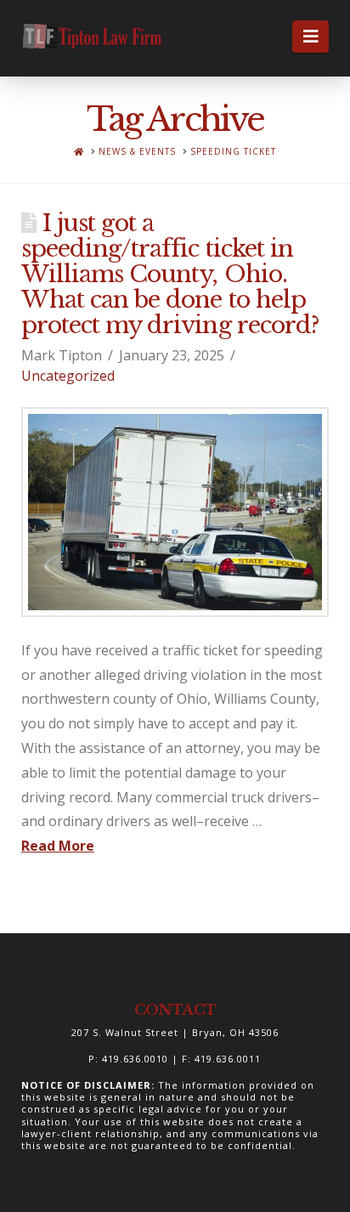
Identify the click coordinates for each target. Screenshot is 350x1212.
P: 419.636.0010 (128, 1058)
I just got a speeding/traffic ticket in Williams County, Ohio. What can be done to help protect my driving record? (170, 274)
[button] (310, 36)
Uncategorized (68, 375)
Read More (57, 845)
